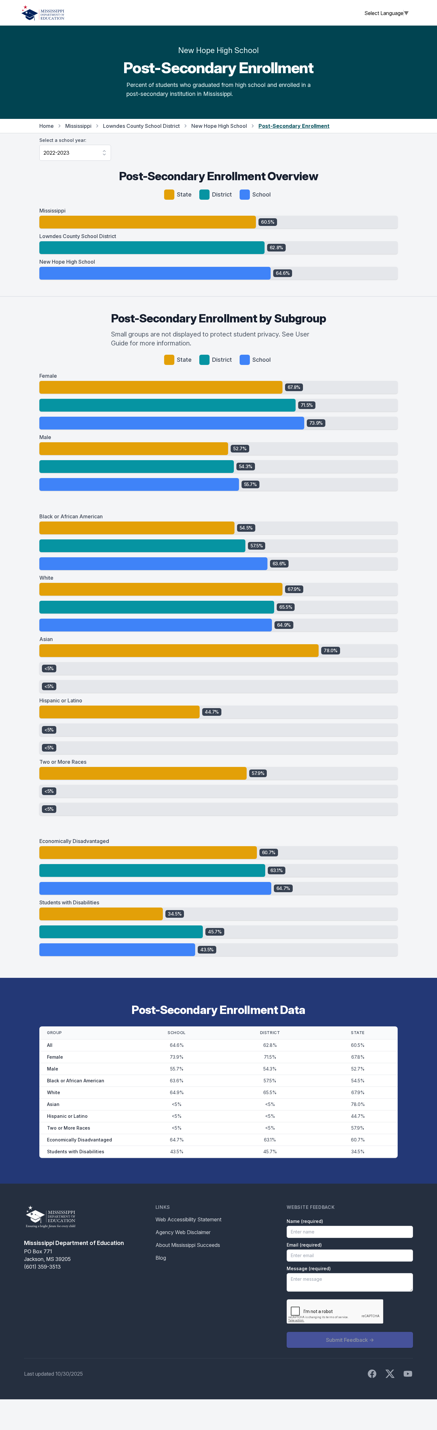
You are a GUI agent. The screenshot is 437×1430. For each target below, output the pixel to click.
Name (305, 1221)
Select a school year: (62, 140)
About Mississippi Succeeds (187, 1245)
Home (46, 126)
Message (309, 1268)
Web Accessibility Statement (188, 1219)
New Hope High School (219, 126)
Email (304, 1245)
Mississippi (78, 126)
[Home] (42, 12)
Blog (160, 1258)
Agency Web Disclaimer (183, 1232)
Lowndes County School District (141, 126)
